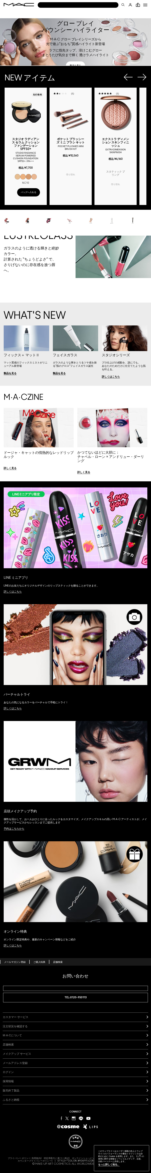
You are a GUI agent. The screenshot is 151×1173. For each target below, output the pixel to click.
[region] (121, 1158)
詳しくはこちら (13, 591)
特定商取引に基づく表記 (56, 1158)
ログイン (8, 1072)
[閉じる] (140, 1155)
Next (142, 77)
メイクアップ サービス (17, 1053)
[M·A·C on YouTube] (88, 1118)
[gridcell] (17, 177)
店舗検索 (58, 962)
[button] (145, 5)
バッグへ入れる (28, 192)
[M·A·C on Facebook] (61, 1118)
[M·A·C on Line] (81, 1118)
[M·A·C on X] (67, 1118)
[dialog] (25, 150)
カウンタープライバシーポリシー (35, 1161)
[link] (75, 65)
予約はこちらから (14, 828)
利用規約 (36, 1158)
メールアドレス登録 (15, 1063)
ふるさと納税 (11, 1099)
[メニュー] (145, 5)
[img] (26, 112)
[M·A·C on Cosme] (68, 1126)
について (12, 1035)
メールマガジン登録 (15, 962)
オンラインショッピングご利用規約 (90, 1158)
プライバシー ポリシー (19, 1158)
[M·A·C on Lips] (90, 1126)
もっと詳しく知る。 (109, 1164)
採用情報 (8, 1081)
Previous (128, 77)
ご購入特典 (39, 962)
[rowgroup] (75, 217)
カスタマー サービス (15, 1017)
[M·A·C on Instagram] (74, 1118)
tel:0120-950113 (75, 997)
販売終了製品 (11, 1090)
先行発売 (37, 95)
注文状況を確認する (15, 1026)
